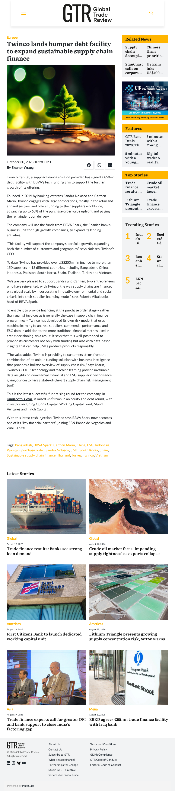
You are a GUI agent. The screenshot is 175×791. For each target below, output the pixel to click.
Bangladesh (23, 445)
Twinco (88, 455)
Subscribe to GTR (59, 754)
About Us (54, 744)
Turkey (76, 455)
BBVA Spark (43, 445)
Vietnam (101, 455)
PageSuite (28, 786)
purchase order (32, 450)
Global (12, 538)
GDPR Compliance (101, 754)
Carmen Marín (64, 445)
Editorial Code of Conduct (105, 765)
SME (74, 450)
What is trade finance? (61, 760)
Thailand (63, 455)
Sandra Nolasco (57, 450)
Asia (10, 709)
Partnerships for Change (63, 765)
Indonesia (102, 445)
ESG (90, 445)
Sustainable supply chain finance (31, 455)
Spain (104, 450)
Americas (14, 624)
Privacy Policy (98, 749)
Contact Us (55, 749)
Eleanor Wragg (23, 167)
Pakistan (13, 450)
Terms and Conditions (103, 744)
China (81, 445)
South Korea (88, 450)
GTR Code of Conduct (103, 760)
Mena (93, 709)
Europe (12, 37)
